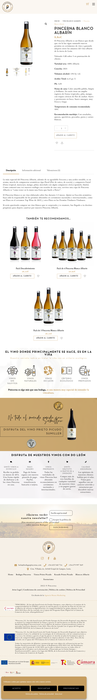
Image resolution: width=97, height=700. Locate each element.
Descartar (44, 688)
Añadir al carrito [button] (22, 276)
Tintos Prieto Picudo (43, 574)
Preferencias (71, 688)
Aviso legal (58, 694)
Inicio (57, 21)
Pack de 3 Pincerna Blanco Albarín (48, 330)
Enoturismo (48, 579)
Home (10, 574)
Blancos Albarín (82, 574)
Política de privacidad (46, 694)
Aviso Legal (17, 589)
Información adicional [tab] (31, 170)
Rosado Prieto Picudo (63, 574)
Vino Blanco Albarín (72, 21)
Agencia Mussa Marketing (54, 595)
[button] (46, 24)
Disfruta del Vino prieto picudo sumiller (33, 431)
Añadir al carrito (65, 135)
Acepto (16, 688)
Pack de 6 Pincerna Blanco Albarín (72, 268)
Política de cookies (32, 694)
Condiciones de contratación (35, 589)
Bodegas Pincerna (23, 574)
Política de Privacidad (75, 589)
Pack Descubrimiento (25, 268)
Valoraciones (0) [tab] (53, 170)
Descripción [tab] (11, 170)
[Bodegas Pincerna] (7, 6)
